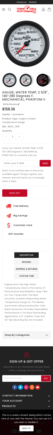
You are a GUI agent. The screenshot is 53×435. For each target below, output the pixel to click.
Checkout (21, 2)
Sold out (14, 193)
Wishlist (33, 2)
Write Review (10, 104)
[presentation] (3, 80)
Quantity (7, 131)
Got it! (26, 428)
